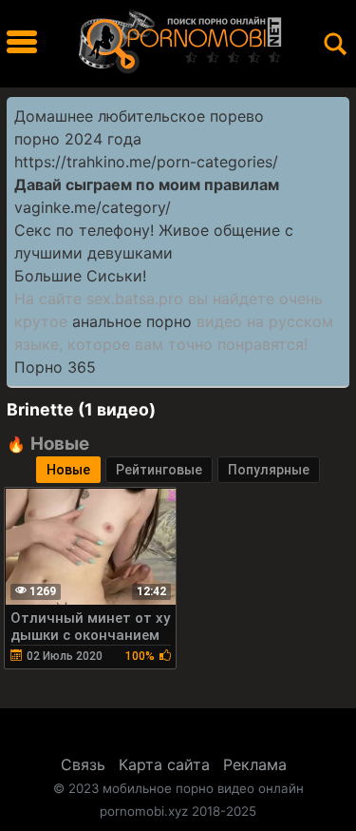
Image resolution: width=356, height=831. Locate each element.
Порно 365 (55, 367)
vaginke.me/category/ (92, 207)
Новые (68, 469)
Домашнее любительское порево (139, 116)
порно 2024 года (77, 138)
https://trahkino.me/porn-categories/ (146, 161)
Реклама (255, 764)
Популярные (268, 469)
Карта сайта (164, 764)
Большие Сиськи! (80, 275)
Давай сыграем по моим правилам (146, 184)
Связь (83, 764)
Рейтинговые (159, 469)
